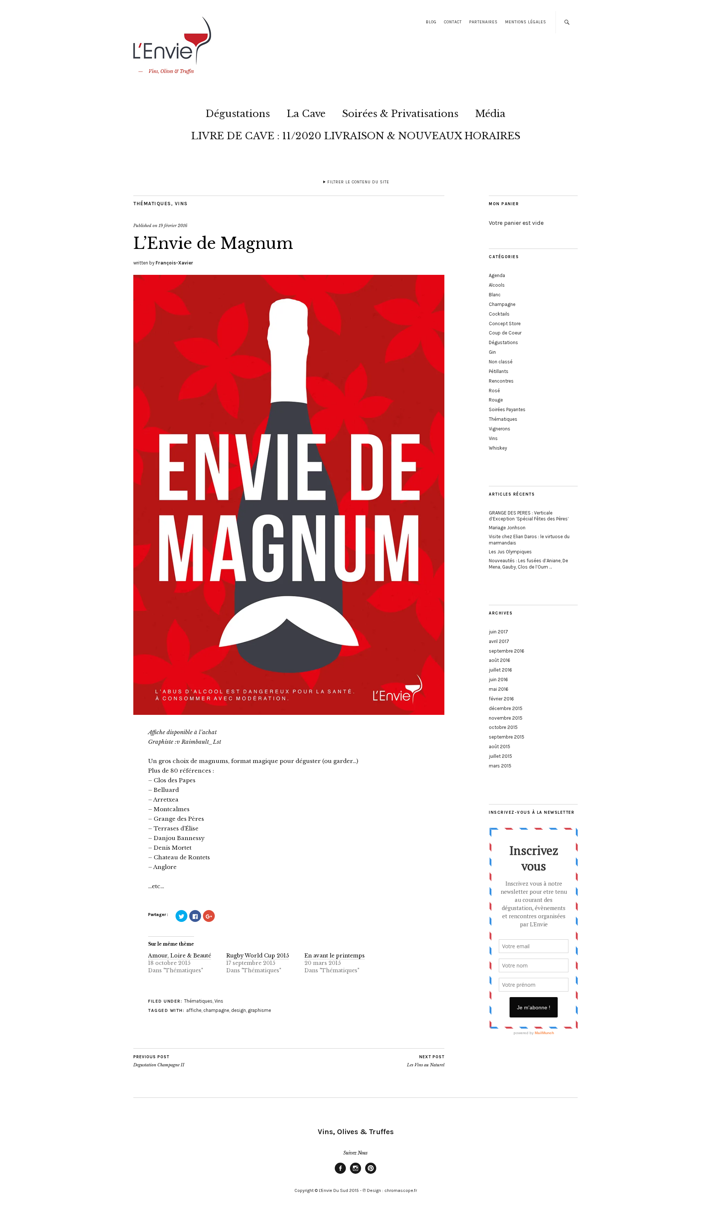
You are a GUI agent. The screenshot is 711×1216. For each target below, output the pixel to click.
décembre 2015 (506, 708)
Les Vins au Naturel (425, 1061)
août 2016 (499, 660)
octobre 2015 (503, 727)
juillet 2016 (500, 670)
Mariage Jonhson (507, 527)
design (238, 1010)
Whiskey (498, 448)
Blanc (495, 294)
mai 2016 (498, 689)
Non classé (501, 361)
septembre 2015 (506, 737)
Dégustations (238, 114)
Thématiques (152, 203)
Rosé (494, 390)
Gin (492, 352)
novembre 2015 (506, 718)
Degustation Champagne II (158, 1061)
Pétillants (498, 371)
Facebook (340, 1173)
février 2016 (501, 699)
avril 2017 (499, 641)
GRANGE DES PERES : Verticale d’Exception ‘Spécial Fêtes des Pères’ (529, 516)
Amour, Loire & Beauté (179, 955)
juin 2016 (498, 679)
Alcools (497, 285)
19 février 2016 (172, 225)
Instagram (355, 1173)
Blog (431, 22)
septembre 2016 (506, 651)
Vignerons (499, 429)
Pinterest (370, 1173)
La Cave (306, 114)
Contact (453, 22)
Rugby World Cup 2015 (257, 955)
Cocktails (499, 314)
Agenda (497, 275)
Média (490, 114)
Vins (181, 203)
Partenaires (483, 22)
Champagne (502, 304)
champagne (216, 1010)
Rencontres (501, 381)
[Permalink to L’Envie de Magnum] (288, 712)
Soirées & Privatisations (400, 114)
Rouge (496, 400)
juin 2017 (498, 631)
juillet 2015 (500, 756)
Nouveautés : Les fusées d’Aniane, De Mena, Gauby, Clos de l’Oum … (528, 564)
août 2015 (499, 746)
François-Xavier (174, 263)
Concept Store (505, 323)
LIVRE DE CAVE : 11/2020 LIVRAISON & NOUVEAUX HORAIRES (355, 136)
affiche (193, 1010)
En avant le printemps (334, 955)
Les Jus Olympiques (510, 551)
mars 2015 (500, 766)
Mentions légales (525, 22)
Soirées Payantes (507, 409)
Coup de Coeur (505, 333)
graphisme (259, 1010)
